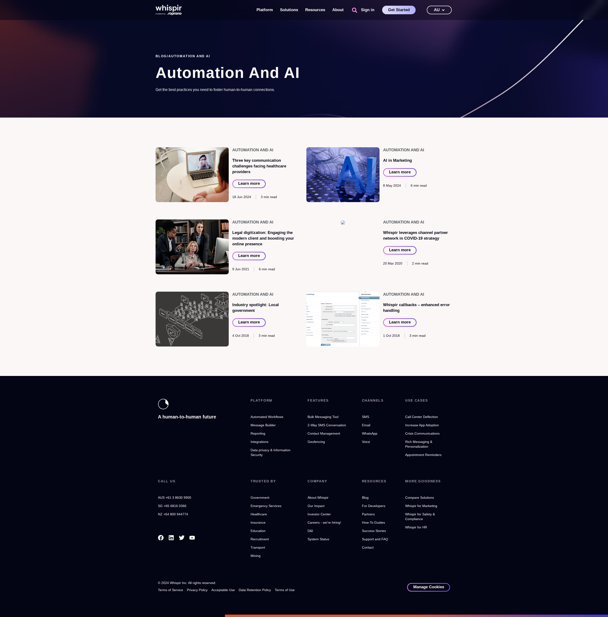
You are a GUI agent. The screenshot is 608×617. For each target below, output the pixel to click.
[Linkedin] (171, 538)
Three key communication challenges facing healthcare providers (259, 166)
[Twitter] (182, 538)
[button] (354, 10)
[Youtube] (192, 538)
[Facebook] (161, 538)
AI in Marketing (397, 160)
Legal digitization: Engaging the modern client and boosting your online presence (263, 238)
